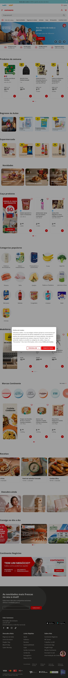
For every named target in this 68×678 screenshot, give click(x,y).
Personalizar (32, 348)
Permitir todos (48, 348)
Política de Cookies (48, 342)
